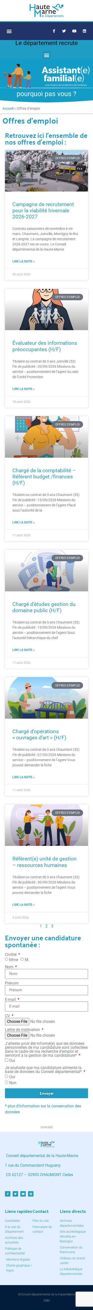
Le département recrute (46, 43)
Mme (13, 959)
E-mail (11, 1000)
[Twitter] (64, 31)
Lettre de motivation (23, 1030)
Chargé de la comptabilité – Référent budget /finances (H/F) (44, 477)
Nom (9, 967)
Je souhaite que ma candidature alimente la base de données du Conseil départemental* (44, 1070)
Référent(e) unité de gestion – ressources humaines (44, 862)
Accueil (7, 108)
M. (27, 959)
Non (12, 1082)
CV (8, 1016)
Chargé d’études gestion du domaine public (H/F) (44, 607)
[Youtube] (74, 31)
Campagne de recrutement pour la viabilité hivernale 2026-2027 (43, 210)
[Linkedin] (84, 31)
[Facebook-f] (54, 31)
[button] (9, 31)
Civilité (11, 955)
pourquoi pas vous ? (46, 94)
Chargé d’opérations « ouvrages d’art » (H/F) (39, 735)
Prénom (12, 983)
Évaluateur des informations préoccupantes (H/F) (44, 346)
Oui (12, 1060)
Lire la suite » (23, 261)
